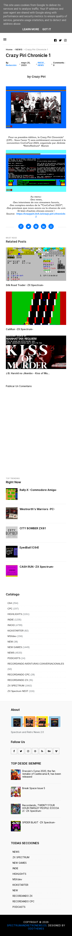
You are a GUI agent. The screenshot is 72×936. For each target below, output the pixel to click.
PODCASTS (14, 658)
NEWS (18, 49)
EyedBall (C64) (29, 547)
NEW (10, 641)
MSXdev (12, 636)
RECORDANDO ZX (18, 680)
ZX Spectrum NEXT (18, 691)
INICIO (41, 62)
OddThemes (36, 928)
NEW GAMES (15, 647)
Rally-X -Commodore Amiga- (38, 490)
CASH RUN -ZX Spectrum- (37, 566)
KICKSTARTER (16, 630)
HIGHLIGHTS (15, 614)
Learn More (30, 29)
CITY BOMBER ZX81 (33, 528)
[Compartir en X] (28, 226)
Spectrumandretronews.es (27, 925)
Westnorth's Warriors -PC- (37, 509)
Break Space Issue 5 (33, 788)
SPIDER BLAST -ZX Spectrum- (38, 822)
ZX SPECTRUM (16, 685)
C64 (10, 603)
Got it (46, 29)
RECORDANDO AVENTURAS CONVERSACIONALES (36, 663)
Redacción (11, 65)
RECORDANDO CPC (19, 674)
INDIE (11, 619)
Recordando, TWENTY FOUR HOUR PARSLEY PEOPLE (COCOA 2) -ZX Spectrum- (40, 808)
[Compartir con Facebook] (21, 226)
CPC (10, 608)
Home (9, 49)
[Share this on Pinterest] (36, 226)
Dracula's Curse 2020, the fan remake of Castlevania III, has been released (41, 774)
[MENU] (4, 39)
